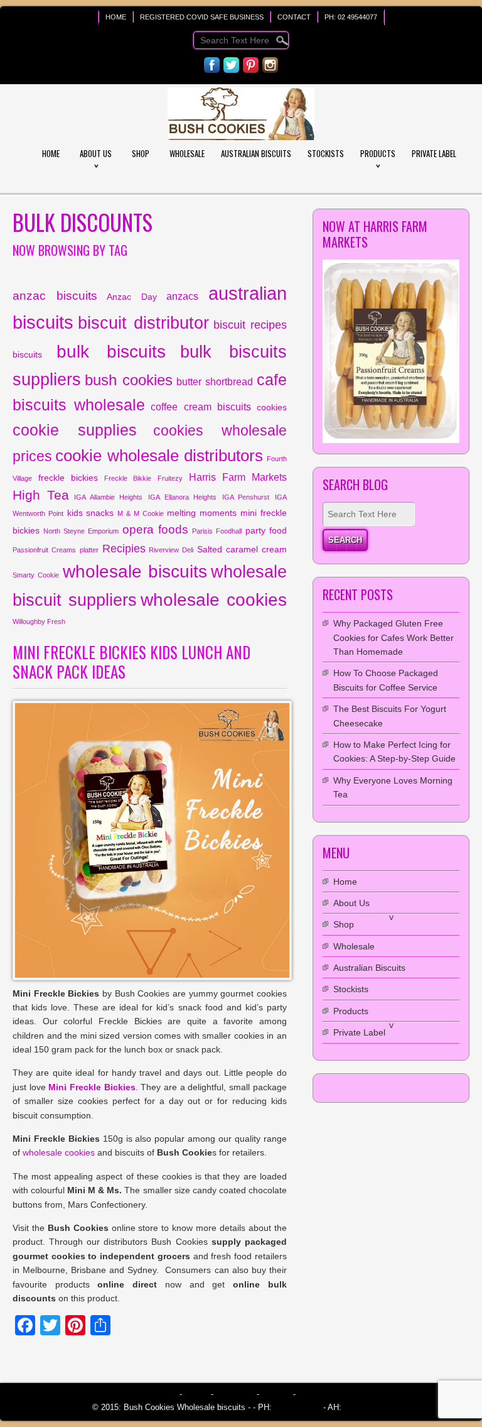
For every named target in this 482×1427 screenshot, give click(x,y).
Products (377, 153)
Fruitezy (170, 478)
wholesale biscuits (135, 571)
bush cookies (129, 379)
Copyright (235, 1394)
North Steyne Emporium (81, 531)
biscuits (27, 354)
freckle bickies (68, 478)
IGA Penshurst (246, 497)
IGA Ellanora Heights (182, 497)
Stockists (326, 153)
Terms (196, 1394)
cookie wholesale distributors (159, 455)
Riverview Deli (171, 550)
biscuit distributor (143, 323)
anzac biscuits (55, 295)
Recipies (124, 548)
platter (89, 550)
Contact (294, 17)
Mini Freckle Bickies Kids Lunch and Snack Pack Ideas (131, 661)
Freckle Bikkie (127, 478)
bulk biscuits (110, 351)
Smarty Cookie (36, 575)
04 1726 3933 (365, 1407)
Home (115, 17)
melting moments (202, 513)
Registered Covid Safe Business (202, 17)
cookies (272, 407)
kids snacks (90, 513)
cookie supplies (75, 430)
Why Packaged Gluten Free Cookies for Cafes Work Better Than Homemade (393, 637)
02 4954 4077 (296, 1407)
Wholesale (187, 153)
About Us (96, 153)
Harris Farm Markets (238, 477)
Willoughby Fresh (39, 621)
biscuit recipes (250, 325)
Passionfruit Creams (44, 550)
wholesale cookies (214, 599)
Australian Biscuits (256, 153)
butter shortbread (214, 381)
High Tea (41, 495)
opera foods (155, 529)
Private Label (434, 153)
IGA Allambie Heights (108, 497)
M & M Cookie (140, 513)
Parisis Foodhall (217, 531)
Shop (140, 153)
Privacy (276, 1394)
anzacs (182, 296)
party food (266, 530)
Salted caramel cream (242, 549)
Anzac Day (132, 297)
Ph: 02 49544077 (350, 17)
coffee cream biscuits (200, 406)
